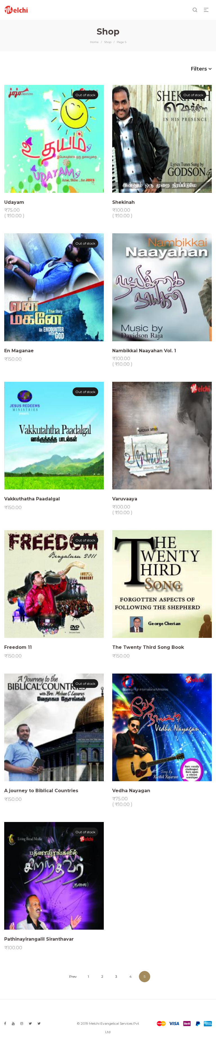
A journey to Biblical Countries (41, 790)
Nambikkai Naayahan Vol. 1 (144, 350)
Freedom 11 (18, 647)
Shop (107, 42)
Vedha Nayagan (131, 790)
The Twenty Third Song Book (148, 647)
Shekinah (123, 202)
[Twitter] (30, 1023)
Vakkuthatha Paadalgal (32, 499)
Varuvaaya (124, 499)
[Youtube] (13, 1023)
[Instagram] (21, 1023)
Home (94, 42)
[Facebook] (5, 1023)
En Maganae (19, 350)
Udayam (14, 202)
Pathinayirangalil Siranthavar (39, 939)
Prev (73, 976)
